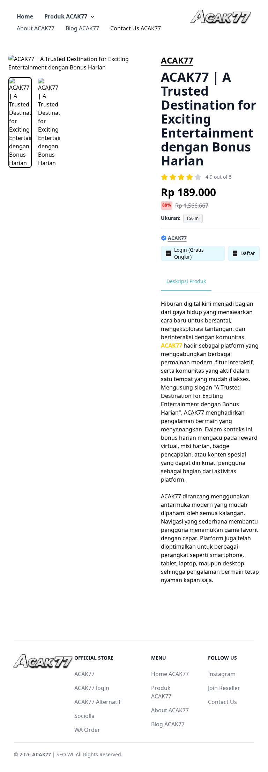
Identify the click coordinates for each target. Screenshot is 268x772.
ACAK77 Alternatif (97, 702)
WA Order (87, 730)
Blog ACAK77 (82, 28)
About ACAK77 (35, 28)
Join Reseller (224, 688)
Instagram (222, 674)
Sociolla (84, 716)
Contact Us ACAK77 (135, 28)
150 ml (193, 218)
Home (25, 16)
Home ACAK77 (170, 674)
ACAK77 (177, 60)
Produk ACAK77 (65, 16)
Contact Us (222, 702)
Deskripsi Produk (186, 281)
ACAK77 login (91, 688)
